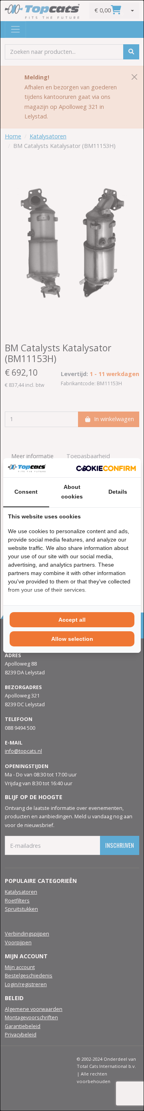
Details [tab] (117, 492)
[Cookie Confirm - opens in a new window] (106, 468)
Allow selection (72, 639)
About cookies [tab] (72, 492)
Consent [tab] (26, 492)
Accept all (72, 620)
